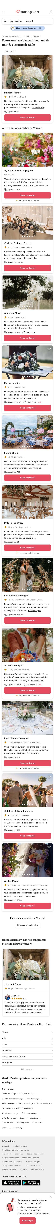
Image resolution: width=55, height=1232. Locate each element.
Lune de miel (7, 1123)
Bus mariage (7, 1108)
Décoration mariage (24, 1108)
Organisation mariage (29, 1118)
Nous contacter (27, 117)
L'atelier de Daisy (13, 522)
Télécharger (27, 1220)
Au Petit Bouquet (13, 665)
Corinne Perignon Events (18, 243)
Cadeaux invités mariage (12, 1098)
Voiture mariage (43, 1103)
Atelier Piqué (11, 881)
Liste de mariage (9, 1118)
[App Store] (11, 1185)
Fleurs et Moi (11, 452)
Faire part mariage (27, 1094)
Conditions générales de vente (15, 1150)
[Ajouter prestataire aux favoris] (49, 59)
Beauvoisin (7, 1050)
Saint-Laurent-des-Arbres (14, 1056)
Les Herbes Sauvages (16, 595)
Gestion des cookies (35, 1154)
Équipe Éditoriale (9, 1169)
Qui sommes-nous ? (33, 1165)
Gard (28, 36)
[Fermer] (50, 1197)
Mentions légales (20, 1146)
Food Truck (37, 1123)
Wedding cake (23, 1123)
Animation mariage (30, 1113)
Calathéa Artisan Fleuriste (18, 811)
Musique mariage (25, 1103)
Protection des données (12, 1154)
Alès (4, 1038)
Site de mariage (37, 1169)
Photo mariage (33, 1098)
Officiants (6, 1127)
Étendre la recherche (27, 925)
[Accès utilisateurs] (51, 12)
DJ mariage (18, 1127)
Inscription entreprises (11, 1165)
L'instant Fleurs (12, 92)
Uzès (4, 1044)
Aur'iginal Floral (12, 313)
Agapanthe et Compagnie (18, 170)
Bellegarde (7, 1062)
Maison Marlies (12, 383)
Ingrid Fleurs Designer (16, 738)
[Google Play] (31, 1185)
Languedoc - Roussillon (12, 36)
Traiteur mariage (9, 1094)
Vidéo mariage (8, 1103)
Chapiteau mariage (10, 1113)
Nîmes (5, 1032)
